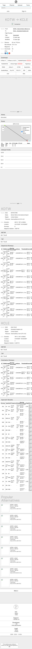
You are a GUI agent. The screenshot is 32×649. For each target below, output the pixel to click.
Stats (16, 614)
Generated (16, 35)
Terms (16, 630)
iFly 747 (12, 70)
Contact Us (16, 619)
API (16, 624)
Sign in (24, 11)
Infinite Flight (14, 63)
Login (18, 111)
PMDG (3, 67)
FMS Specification (16, 625)
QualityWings (4, 70)
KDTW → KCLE (15, 506)
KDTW (10, 20)
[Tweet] (7, 53)
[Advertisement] (16, 95)
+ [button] (3, 127)
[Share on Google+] (9, 53)
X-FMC (18, 67)
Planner (12, 5)
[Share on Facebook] (5, 53)
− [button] (3, 130)
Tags (4, 5)
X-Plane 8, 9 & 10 (12, 60)
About (16, 613)
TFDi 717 (18, 70)
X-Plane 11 (3, 60)
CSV (8, 73)
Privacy (16, 631)
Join (8, 11)
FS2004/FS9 (4, 63)
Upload (20, 5)
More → (16, 590)
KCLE (24, 20)
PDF (24, 70)
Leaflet (29, 140)
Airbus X (11, 67)
